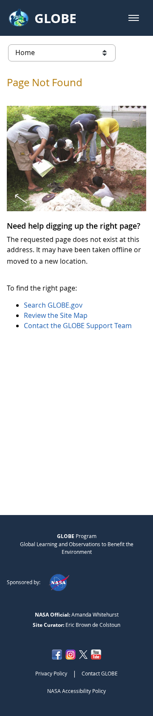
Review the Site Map (56, 315)
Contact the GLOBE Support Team (78, 325)
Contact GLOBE (100, 673)
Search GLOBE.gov (53, 305)
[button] (133, 18)
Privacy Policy (51, 673)
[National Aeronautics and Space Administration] (58, 582)
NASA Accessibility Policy (76, 690)
